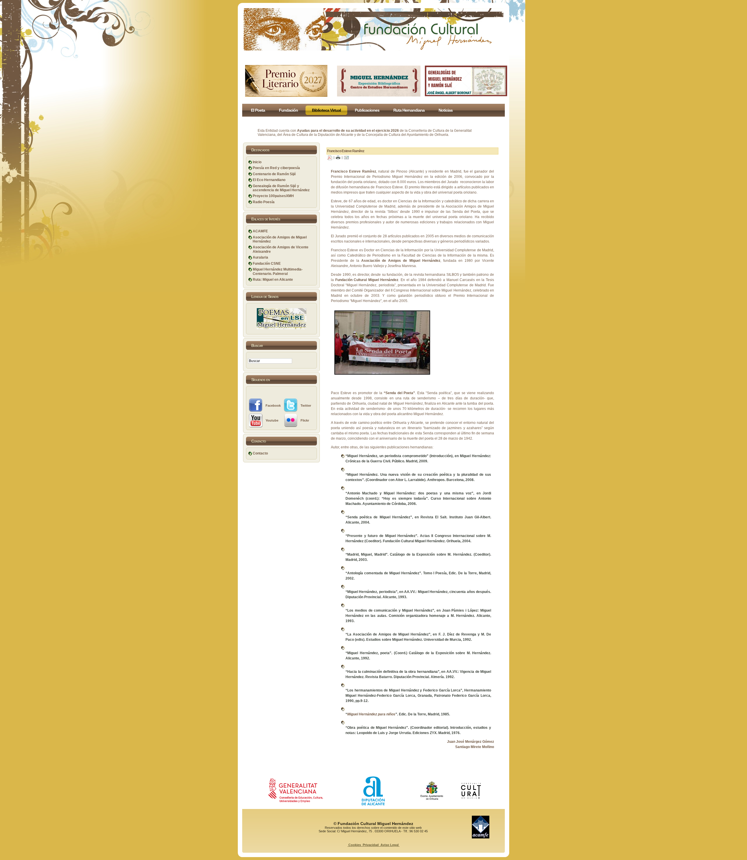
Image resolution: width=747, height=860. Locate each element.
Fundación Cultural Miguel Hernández (367, 280)
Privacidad (371, 845)
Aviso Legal (389, 845)
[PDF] (330, 157)
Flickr (305, 420)
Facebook (273, 405)
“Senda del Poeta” (399, 393)
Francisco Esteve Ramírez (345, 151)
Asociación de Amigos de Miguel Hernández (400, 261)
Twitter (306, 405)
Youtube (272, 420)
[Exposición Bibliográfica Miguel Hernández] (378, 95)
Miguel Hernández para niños (371, 714)
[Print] (338, 157)
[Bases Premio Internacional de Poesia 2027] (286, 96)
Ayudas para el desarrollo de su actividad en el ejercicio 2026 (348, 131)
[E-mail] (346, 157)
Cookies (355, 845)
